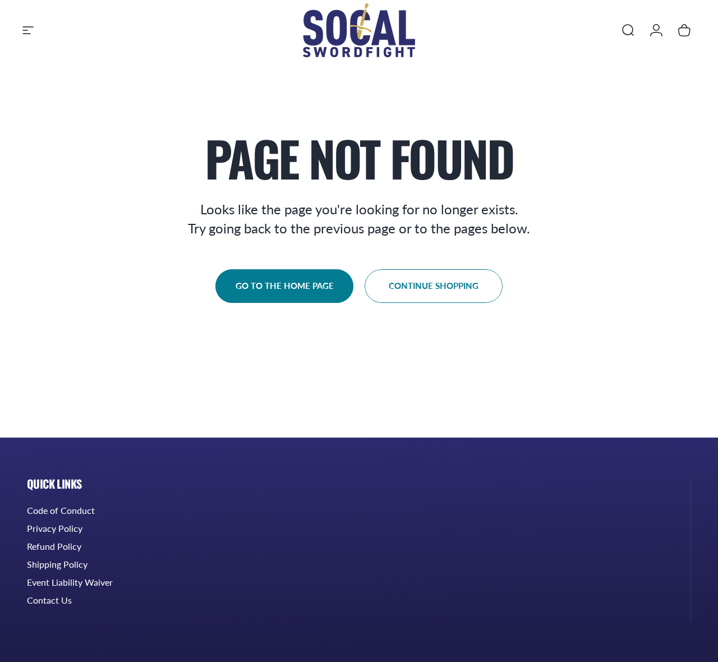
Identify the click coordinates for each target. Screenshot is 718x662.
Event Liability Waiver (70, 582)
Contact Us (49, 600)
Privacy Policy (54, 528)
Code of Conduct (61, 510)
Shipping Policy (57, 564)
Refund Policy (54, 546)
